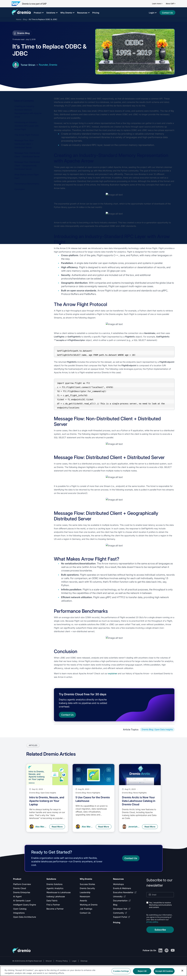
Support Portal (120, 917)
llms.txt (49, 961)
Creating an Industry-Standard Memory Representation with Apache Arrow (27, 111)
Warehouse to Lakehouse (58, 892)
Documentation (120, 900)
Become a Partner (55, 908)
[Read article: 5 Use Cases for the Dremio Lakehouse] (93, 774)
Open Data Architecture (24, 917)
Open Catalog (19, 908)
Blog (25, 19)
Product (37, 12)
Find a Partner (53, 904)
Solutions (50, 12)
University (118, 896)
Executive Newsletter (123, 892)
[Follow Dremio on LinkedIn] (160, 951)
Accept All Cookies (164, 971)
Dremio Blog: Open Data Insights (157, 729)
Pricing (95, 12)
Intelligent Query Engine (24, 904)
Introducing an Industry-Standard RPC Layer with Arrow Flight (26, 125)
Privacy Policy (62, 961)
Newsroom (85, 896)
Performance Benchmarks (26, 183)
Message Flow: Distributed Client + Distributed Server (27, 155)
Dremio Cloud (19, 888)
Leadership (85, 892)
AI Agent (17, 896)
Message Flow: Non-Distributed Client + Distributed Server (24, 144)
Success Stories (87, 884)
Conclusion (19, 189)
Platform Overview (22, 884)
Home (18, 19)
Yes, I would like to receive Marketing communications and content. (160, 904)
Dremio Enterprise (21, 892)
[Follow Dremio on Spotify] (166, 951)
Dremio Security (87, 888)
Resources (82, 12)
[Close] (182, 970)
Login (151, 12)
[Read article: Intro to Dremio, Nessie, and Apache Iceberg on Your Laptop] (47, 774)
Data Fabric (52, 900)
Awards (83, 900)
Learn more (156, 4)
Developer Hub (120, 908)
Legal (74, 961)
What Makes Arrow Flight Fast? (26, 176)
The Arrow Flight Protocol (26, 135)
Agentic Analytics (54, 888)
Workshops (118, 884)
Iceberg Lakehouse (55, 896)
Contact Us (85, 913)
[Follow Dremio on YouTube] (173, 951)
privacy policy (152, 922)
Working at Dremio (88, 904)
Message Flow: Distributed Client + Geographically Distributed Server (27, 165)
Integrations (19, 913)
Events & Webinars (122, 888)
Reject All (142, 971)
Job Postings (86, 908)
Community (118, 913)
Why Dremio (66, 12)
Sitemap (83, 961)
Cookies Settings (121, 971)
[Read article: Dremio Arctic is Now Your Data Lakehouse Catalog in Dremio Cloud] (140, 774)
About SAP (170, 4)
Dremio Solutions (54, 884)
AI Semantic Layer (22, 900)
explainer (112, 673)
